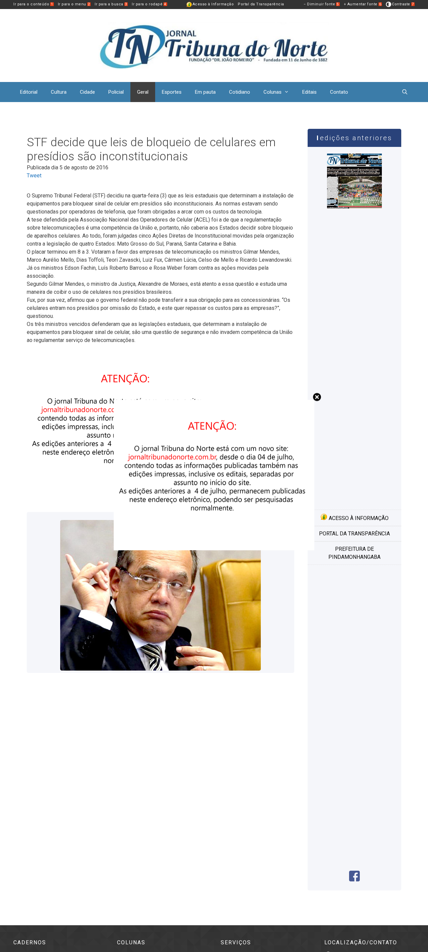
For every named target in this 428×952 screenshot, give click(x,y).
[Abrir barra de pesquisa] (405, 92)
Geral (142, 92)
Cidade (87, 92)
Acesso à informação (358, 518)
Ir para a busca (111, 4)
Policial (116, 92)
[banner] (214, 548)
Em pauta (205, 92)
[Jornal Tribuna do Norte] (214, 45)
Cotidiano (239, 92)
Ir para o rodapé (149, 4)
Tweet (34, 175)
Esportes (172, 92)
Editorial (28, 92)
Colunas (272, 92)
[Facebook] (354, 879)
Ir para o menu (74, 4)
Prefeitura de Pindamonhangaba (354, 553)
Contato (339, 92)
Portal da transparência (354, 533)
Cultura (59, 92)
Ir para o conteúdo (33, 4)
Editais (309, 92)
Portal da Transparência (261, 4)
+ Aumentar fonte (363, 4)
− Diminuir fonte (321, 4)
